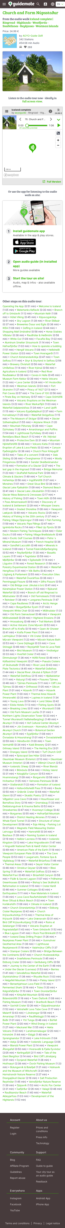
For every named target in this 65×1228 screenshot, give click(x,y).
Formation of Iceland (48, 784)
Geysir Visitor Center (47, 864)
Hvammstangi (10, 777)
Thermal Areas (13, 864)
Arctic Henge (50, 603)
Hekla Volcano (50, 378)
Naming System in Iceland (42, 835)
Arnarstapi (8, 1016)
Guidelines (16, 1171)
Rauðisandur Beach (16, 1092)
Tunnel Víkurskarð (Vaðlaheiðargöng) (23, 719)
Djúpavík (22, 1085)
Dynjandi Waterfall (27, 1059)
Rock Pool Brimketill (44, 933)
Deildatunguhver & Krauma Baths (21, 806)
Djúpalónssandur (50, 1005)
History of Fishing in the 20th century (23, 516)
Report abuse (17, 1177)
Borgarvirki (39, 777)
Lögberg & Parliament (15, 574)
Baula (58, 788)
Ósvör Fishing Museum (42, 1063)
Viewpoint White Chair (15, 610)
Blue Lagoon (12, 933)
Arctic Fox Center (51, 1085)
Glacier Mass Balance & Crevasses (22, 494)
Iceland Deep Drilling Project (26, 936)
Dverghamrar (32, 458)
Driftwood (31, 686)
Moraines (8, 483)
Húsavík (27, 690)
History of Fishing (12, 498)
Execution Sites (51, 574)
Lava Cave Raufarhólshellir (32, 896)
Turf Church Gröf (51, 751)
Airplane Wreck (42, 422)
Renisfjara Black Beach (15, 436)
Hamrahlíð (34, 831)
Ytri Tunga (28, 1020)
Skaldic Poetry (32, 795)
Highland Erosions (43, 617)
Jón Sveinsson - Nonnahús (32, 726)
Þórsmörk (8, 1034)
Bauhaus (7, 835)
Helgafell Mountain (15, 980)
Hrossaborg (16, 621)
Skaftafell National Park (29, 472)
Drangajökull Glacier (14, 1078)
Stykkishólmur (11, 976)
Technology (42, 1143)
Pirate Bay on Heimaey (17, 396)
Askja (13, 1041)
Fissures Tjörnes (49, 679)
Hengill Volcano (25, 349)
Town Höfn (43, 498)
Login (13, 1133)
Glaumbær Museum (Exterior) (19, 759)
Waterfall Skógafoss (42, 414)
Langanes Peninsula (41, 599)
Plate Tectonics (11, 668)
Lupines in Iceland (42, 697)
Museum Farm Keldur (14, 378)
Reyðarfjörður (24, 552)
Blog (12, 1159)
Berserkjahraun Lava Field (25, 983)
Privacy (37, 1223)
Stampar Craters (19, 951)
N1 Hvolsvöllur (53, 382)
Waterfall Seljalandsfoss (16, 407)
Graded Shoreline (26, 509)
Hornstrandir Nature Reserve (19, 1074)
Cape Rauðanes (19, 603)
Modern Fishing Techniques (25, 530)
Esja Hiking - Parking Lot (47, 824)
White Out (15, 338)
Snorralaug (41, 802)
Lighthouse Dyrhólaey (29, 433)
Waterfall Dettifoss (20, 675)
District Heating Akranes (31, 817)
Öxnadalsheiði (54, 737)
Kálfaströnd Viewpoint (15, 661)
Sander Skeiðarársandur (44, 462)
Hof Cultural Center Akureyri (43, 722)
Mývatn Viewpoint (13, 639)
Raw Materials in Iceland (44, 893)
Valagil (45, 1088)
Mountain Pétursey (20, 425)
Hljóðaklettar (53, 675)
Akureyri (7, 722)
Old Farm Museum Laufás (24, 712)
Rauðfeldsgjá (36, 1016)
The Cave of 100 (39, 393)
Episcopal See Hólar (28, 755)
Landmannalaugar (36, 1030)
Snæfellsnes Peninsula (29, 958)
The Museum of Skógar (23, 418)
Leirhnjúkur (9, 635)
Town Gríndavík (41, 929)
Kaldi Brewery (36, 744)
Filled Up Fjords (45, 527)
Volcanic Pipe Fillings (28, 523)
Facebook (15, 1204)
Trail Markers (46, 621)
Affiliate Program (19, 1165)
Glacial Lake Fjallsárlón (15, 487)
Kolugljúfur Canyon (27, 773)
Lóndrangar (33, 1012)
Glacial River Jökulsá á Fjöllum (34, 672)
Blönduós (22, 770)
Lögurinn (7, 563)
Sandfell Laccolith (20, 545)
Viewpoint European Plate (17, 853)
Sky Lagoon (23, 320)
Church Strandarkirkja (22, 907)
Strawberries (10, 809)
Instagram (15, 1198)
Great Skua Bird (36, 483)
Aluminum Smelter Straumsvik (21, 342)
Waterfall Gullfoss (34, 871)
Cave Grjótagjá (25, 643)
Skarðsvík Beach (45, 1001)
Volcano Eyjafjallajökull (29, 411)
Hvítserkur (8, 780)
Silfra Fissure (48, 581)
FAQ (38, 1159)
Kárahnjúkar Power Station (18, 588)
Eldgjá (31, 1034)
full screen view (32, 101)
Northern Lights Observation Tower (22, 715)
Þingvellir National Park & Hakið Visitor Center (30, 846)
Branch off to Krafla (14, 628)
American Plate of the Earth (32, 849)
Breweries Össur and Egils (31, 324)
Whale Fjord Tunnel (13, 820)
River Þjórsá (35, 367)
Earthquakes (10, 893)
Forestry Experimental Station (19, 567)
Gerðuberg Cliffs (43, 962)
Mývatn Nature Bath (48, 639)
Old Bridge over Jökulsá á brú (27, 585)
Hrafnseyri (8, 1063)
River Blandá (50, 766)
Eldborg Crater (11, 962)
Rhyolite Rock (41, 976)
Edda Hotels (17, 704)
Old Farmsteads (40, 596)
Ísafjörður (22, 1088)
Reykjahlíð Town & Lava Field (43, 646)
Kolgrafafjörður (11, 991)
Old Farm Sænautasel (22, 614)
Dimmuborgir (10, 657)
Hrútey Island (50, 770)
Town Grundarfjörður (45, 991)
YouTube (15, 1210)
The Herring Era (43, 748)
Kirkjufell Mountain (27, 994)
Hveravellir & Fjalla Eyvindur (44, 1049)
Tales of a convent (27, 454)
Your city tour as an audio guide (45, 1173)
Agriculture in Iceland (15, 371)
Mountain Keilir (42, 313)
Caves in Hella (39, 375)
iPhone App (42, 1204)
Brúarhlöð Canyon (43, 875)
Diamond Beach (52, 487)
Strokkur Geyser (26, 867)
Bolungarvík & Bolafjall (22, 1067)
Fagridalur (30, 556)
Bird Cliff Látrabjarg (45, 1056)
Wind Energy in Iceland (44, 1023)
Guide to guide (44, 1165)
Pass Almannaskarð (16, 501)
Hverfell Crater (25, 654)
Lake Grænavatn (36, 918)
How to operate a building (47, 346)
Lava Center (23, 382)
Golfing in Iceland (32, 327)
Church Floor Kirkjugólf (45, 451)
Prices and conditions (42, 1129)
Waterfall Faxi (10, 875)
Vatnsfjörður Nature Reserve (45, 1081)
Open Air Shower (49, 628)
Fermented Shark (12, 987)
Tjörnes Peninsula (27, 683)
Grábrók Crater (25, 791)
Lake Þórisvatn (42, 1038)
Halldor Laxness (26, 838)
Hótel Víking (17, 317)
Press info (41, 1137)
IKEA (5, 327)
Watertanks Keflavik (28, 309)
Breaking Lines (18, 708)
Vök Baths (34, 570)
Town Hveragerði (43, 353)
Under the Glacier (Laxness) (20, 969)
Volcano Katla (40, 443)
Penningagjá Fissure (14, 581)
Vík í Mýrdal (49, 436)
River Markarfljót (34, 404)
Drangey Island (18, 751)
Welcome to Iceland (50, 306)
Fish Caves (9, 393)
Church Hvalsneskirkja (46, 954)
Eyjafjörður (33, 733)
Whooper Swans (50, 505)
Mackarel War (24, 1027)
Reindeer (10, 599)
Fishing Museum (12, 1001)
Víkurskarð (48, 708)
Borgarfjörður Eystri (27, 606)
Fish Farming (54, 519)
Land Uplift (50, 407)
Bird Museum (24, 650)
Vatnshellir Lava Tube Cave (32, 1009)
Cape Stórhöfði (53, 396)
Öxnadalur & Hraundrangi (17, 737)
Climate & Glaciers (13, 476)
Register (14, 1127)
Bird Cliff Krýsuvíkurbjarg (17, 922)
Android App (43, 1198)
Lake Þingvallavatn (38, 842)
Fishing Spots (46, 704)
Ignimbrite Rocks (12, 527)
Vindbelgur (52, 650)
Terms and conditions (17, 1223)
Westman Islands (26, 385)
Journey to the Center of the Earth (29, 965)
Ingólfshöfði (35, 480)
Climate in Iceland (41, 904)
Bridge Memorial (53, 469)
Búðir (5, 1020)
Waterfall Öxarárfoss (27, 577)
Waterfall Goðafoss (45, 668)
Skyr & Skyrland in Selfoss (40, 360)
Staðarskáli (16, 784)
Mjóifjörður (8, 559)
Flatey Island (47, 980)
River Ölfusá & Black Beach (18, 900)
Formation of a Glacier (28, 465)
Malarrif (7, 1012)
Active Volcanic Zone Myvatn (26, 625)
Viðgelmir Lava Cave (14, 799)
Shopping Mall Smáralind (17, 331)
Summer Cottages (27, 889)
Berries (55, 969)
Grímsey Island (11, 748)
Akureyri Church (12, 730)
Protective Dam (26, 440)
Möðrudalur (49, 610)
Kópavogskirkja (47, 317)
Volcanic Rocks (36, 512)
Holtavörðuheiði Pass (28, 788)
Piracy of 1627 (35, 389)
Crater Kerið (49, 885)
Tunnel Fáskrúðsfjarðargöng (41, 548)
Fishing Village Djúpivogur (17, 519)
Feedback (41, 1181)
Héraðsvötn (23, 741)
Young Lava (17, 701)
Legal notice (53, 1223)
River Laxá (39, 664)
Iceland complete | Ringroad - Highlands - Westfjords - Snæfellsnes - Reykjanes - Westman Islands (30, 22)
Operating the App (13, 306)
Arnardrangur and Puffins (43, 429)
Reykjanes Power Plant (15, 940)
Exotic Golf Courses (21, 538)
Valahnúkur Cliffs (41, 947)
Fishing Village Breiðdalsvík (40, 534)
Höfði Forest (39, 657)
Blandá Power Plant (21, 1045)
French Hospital (45, 541)
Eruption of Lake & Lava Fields (20, 447)
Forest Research (36, 563)
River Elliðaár (52, 320)
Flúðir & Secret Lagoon (23, 878)
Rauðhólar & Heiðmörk (39, 335)
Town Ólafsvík (40, 998)
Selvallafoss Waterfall (28, 972)
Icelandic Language (42, 1041)
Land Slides (45, 701)
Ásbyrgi (20, 679)
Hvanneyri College (42, 809)
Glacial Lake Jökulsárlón (30, 491)
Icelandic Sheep (19, 766)
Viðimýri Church (46, 762)
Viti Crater (35, 635)
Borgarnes (16, 813)
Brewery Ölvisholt (20, 364)
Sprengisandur (11, 1038)
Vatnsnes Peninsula (40, 780)
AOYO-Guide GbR (33, 35)
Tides (40, 987)
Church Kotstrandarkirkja (24, 356)
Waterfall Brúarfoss (39, 860)
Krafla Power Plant (27, 632)
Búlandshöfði (10, 998)
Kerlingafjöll (23, 1052)
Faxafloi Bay (43, 338)
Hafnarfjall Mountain (48, 813)
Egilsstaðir (35, 559)
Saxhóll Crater (18, 1005)
